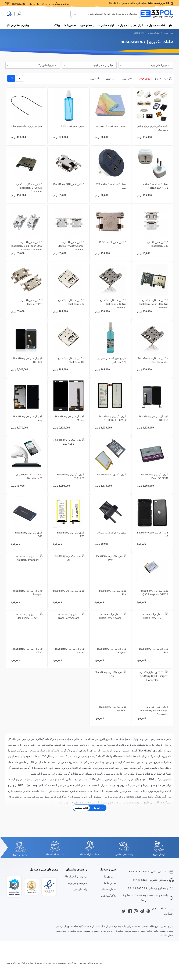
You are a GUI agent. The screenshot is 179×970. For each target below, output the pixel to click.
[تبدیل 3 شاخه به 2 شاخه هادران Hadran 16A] (152, 163)
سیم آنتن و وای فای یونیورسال (26, 126)
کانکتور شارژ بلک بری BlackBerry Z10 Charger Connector (71, 246)
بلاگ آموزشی (108, 895)
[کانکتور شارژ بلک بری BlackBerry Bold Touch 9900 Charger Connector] (26, 222)
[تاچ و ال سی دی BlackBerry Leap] (26, 396)
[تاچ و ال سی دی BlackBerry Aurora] (68, 628)
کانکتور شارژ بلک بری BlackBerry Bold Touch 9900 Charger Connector (26, 246)
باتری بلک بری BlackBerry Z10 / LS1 (70, 476)
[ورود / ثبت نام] (19, 13)
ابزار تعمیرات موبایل (131, 25)
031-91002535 (139, 871)
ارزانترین (110, 78)
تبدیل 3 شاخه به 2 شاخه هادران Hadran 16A (155, 186)
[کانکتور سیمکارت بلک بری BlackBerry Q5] (68, 338)
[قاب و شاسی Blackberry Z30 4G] (152, 512)
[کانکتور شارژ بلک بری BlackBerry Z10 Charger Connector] (68, 222)
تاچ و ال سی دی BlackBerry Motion (69, 418)
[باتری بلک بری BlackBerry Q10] (26, 512)
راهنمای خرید (87, 25)
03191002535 (137, 888)
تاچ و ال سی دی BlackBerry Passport (27, 592)
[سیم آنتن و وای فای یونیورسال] (26, 105)
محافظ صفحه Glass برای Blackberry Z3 (29, 476)
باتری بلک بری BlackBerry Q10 (28, 534)
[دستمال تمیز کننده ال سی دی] (110, 105)
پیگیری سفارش (20, 25)
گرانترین (94, 78)
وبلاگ (57, 25)
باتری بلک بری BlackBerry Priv (112, 592)
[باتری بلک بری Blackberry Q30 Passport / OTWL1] (152, 570)
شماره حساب (108, 889)
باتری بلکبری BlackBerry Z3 (111, 474)
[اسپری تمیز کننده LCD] (68, 105)
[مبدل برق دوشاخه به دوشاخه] (110, 512)
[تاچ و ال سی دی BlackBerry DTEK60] (26, 338)
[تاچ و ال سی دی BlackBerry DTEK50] (152, 396)
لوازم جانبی (107, 25)
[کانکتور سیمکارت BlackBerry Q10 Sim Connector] (152, 338)
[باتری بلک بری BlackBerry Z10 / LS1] (68, 454)
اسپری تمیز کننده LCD (72, 126)
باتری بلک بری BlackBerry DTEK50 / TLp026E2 (112, 418)
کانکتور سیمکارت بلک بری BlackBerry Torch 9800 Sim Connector (153, 304)
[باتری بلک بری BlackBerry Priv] (110, 570)
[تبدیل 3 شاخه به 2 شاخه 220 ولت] (110, 163)
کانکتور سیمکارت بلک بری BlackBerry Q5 (71, 360)
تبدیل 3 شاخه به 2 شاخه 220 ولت (111, 186)
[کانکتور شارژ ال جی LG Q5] (110, 222)
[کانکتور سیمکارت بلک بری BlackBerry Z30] (68, 280)
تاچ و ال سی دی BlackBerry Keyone (111, 650)
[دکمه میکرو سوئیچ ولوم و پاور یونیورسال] (152, 105)
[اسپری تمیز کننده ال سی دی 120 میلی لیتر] (110, 338)
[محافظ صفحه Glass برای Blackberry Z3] (26, 454)
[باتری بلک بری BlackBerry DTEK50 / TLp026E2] (110, 396)
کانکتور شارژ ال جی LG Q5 (112, 242)
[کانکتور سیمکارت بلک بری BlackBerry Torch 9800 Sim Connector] (152, 280)
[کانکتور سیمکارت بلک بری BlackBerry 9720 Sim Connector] (26, 163)
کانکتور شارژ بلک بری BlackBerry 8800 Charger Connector (154, 710)
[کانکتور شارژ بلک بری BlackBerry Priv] (26, 280)
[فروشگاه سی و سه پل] (157, 13)
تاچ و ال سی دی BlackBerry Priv (153, 650)
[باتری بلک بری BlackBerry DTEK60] (110, 686)
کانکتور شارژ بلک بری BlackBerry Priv (31, 302)
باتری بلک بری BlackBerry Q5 (68, 590)
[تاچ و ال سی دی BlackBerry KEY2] (26, 628)
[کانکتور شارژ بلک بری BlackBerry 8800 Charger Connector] (152, 686)
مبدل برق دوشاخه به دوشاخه (111, 532)
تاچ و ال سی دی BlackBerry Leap (27, 418)
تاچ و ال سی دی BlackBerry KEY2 (27, 650)
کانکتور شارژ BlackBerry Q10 (68, 184)
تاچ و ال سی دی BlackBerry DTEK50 (153, 418)
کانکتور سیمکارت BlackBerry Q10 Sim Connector (153, 360)
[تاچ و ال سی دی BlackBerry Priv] (152, 628)
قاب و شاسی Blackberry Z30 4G (152, 534)
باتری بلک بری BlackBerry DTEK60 (112, 708)
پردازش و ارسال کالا (76, 876)
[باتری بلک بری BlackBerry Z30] (68, 512)
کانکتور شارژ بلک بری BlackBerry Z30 (157, 244)
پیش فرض (144, 78)
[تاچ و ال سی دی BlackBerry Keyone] (110, 628)
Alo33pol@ (141, 879)
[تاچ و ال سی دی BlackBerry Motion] (68, 396)
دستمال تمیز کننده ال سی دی (111, 126)
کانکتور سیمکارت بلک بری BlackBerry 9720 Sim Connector (29, 188)
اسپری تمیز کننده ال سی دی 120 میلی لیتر (111, 360)
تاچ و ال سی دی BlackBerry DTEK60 (27, 360)
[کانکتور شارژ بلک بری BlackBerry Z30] (152, 222)
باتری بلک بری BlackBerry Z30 (70, 534)
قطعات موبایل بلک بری (137, 773)
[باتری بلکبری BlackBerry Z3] (110, 454)
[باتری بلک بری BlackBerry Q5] (68, 570)
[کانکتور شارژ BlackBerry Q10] (68, 163)
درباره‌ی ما (110, 876)
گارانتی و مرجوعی (77, 882)
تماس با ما (70, 25)
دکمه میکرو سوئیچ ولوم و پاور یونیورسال (153, 128)
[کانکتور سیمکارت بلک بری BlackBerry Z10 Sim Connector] (110, 280)
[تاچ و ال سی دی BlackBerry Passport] (26, 570)
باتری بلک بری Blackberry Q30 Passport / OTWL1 (154, 592)
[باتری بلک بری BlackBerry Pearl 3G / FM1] (152, 454)
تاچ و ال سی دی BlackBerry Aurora (69, 650)
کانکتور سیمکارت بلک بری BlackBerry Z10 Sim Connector (112, 304)
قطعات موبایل (157, 25)
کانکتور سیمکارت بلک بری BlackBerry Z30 (71, 302)
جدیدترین (127, 78)
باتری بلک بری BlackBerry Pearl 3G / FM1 (154, 476)
